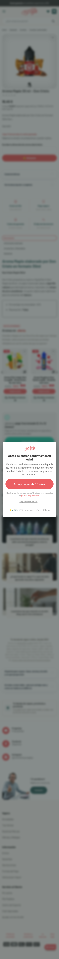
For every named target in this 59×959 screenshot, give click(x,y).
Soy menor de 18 (28, 501)
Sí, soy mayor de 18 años (29, 484)
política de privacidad (30, 495)
